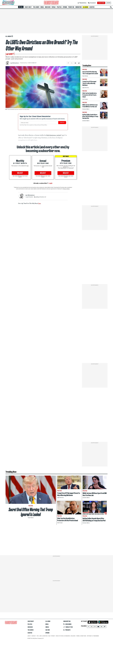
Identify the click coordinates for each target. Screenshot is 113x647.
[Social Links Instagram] (95, 627)
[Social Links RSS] (101, 627)
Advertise (45, 635)
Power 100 (71, 7)
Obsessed (47, 7)
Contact (33, 635)
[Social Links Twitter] (91, 627)
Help (49, 635)
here (39, 203)
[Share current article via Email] (75, 63)
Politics (59, 7)
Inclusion (73, 635)
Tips (37, 635)
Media (42, 7)
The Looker (36, 7)
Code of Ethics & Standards (63, 635)
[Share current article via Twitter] (71, 63)
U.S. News (85, 7)
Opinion (65, 7)
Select (20, 173)
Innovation (78, 7)
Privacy (53, 635)
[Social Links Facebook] (88, 627)
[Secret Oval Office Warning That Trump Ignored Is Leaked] (103, 76)
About (29, 635)
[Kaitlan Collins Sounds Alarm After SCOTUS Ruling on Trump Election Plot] (103, 118)
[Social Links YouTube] (98, 627)
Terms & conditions (81, 635)
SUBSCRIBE (101, 2)
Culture (47, 630)
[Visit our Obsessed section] (13, 2)
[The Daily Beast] (51, 2)
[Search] (111, 7)
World (47, 627)
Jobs (40, 635)
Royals (54, 7)
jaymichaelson (29, 197)
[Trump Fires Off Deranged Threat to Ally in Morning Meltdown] (103, 85)
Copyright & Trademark (93, 635)
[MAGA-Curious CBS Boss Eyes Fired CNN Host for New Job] (103, 109)
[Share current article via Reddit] (78, 63)
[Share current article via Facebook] (68, 63)
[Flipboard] (105, 627)
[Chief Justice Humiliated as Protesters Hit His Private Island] (103, 97)
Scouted (91, 7)
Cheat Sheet (28, 7)
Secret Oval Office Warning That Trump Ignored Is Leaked (31, 512)
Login (50, 183)
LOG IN (108, 2)
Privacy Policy (66, 188)
